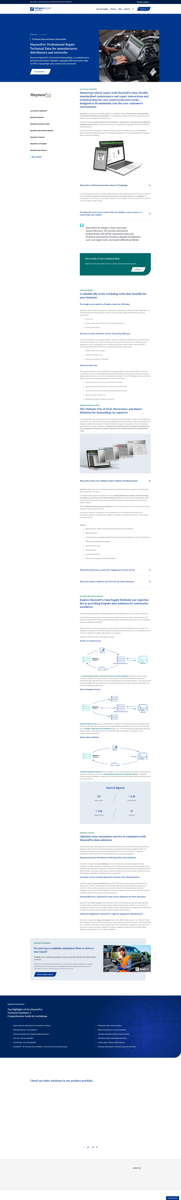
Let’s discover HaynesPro (38, 111)
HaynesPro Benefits (37, 117)
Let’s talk (137, 269)
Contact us (143, 9)
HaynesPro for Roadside (38, 144)
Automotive (33, 34)
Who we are (116, 1168)
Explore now (77, 1134)
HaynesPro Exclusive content (40, 124)
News (120, 9)
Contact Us (97, 1135)
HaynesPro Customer (37, 137)
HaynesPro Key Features (38, 150)
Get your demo (39, 72)
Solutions (113, 9)
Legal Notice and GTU (108, 1186)
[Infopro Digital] (32, 1186)
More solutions (37, 157)
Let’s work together (102, 9)
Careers (114, 1172)
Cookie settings (172, 1198)
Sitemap (85, 1186)
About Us (127, 9)
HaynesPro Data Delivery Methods (41, 131)
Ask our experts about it (45, 974)
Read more (36, 1134)
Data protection (95, 1186)
